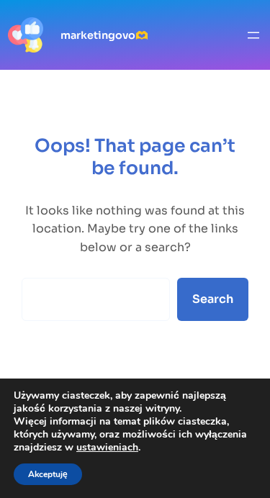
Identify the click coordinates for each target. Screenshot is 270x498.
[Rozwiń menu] (253, 35)
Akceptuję (48, 474)
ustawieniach (107, 447)
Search (212, 299)
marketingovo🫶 (104, 35)
